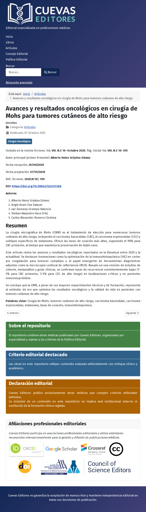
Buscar (10, 66)
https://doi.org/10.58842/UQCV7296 (36, 186)
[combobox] (23, 72)
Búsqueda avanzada (19, 82)
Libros (10, 42)
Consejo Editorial (17, 54)
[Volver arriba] (139, 505)
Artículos (11, 48)
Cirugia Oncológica (19, 141)
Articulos (30, 127)
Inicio (9, 36)
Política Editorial (16, 59)
